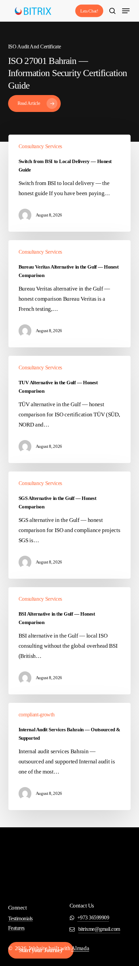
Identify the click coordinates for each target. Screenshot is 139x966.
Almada (80, 948)
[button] (126, 10)
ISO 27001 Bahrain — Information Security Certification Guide (67, 73)
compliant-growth (37, 714)
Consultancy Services (40, 146)
